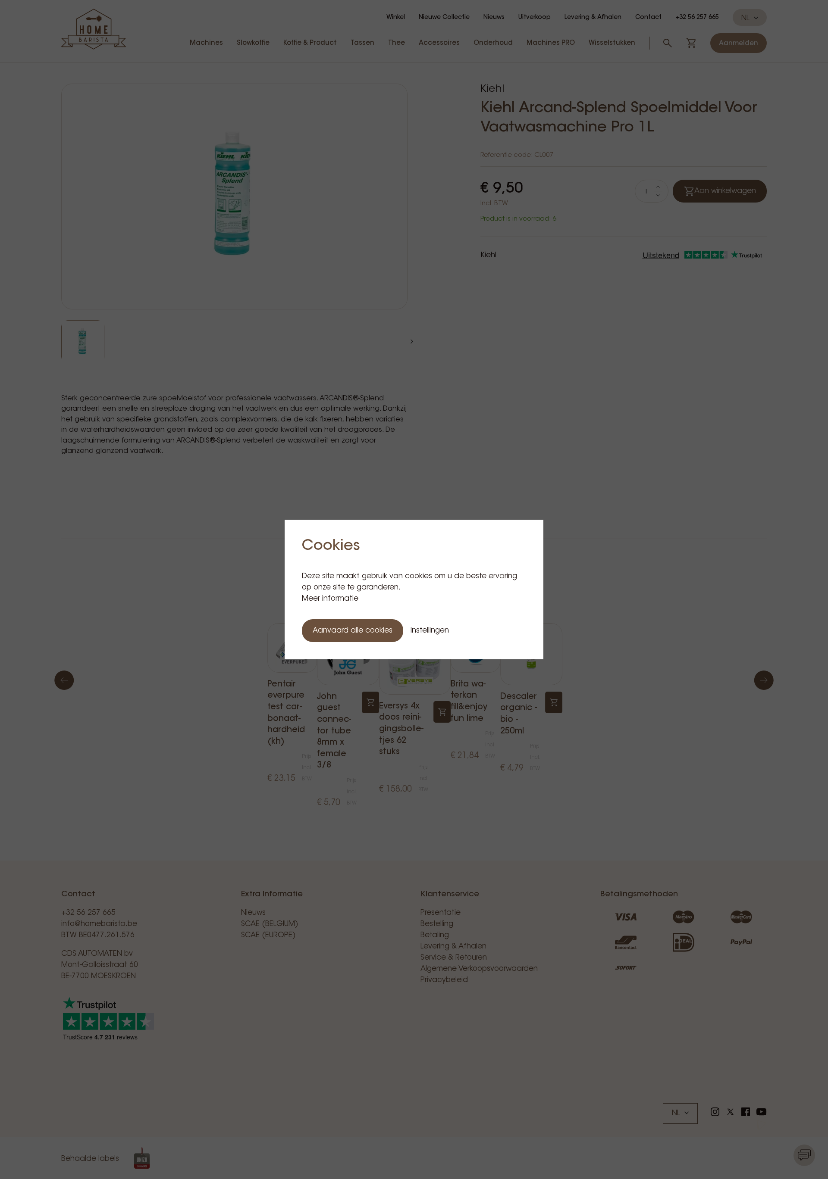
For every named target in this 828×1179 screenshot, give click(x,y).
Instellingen (430, 630)
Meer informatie (330, 598)
